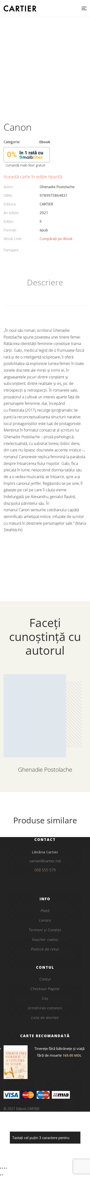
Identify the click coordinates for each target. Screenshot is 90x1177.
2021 (44, 212)
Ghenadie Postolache (57, 186)
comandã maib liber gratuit (25, 165)
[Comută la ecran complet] (2, 1168)
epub (44, 230)
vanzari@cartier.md (45, 860)
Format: (10, 230)
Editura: (10, 204)
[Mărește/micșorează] (0, 1168)
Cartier (46, 204)
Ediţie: (9, 221)
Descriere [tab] (45, 282)
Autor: (9, 186)
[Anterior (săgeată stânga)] (0, 1174)
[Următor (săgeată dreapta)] (2, 1174)
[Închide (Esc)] (6, 1168)
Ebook (44, 141)
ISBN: (8, 195)
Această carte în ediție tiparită (33, 176)
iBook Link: (13, 238)
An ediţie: (11, 212)
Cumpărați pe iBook (56, 238)
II (41, 221)
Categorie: (12, 141)
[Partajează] (4, 1168)
